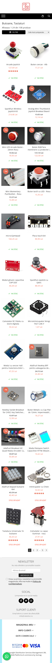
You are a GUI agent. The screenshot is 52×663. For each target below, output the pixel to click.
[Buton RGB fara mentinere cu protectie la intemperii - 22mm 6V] (39, 136)
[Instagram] (31, 600)
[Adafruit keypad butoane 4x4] (13, 475)
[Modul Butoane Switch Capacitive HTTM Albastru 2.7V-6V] (39, 437)
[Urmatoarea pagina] (46, 550)
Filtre (14, 32)
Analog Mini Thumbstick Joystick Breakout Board (39, 110)
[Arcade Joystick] (13, 50)
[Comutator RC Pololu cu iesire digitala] (13, 308)
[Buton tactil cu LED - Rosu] (39, 177)
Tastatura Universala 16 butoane (13, 532)
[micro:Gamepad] (13, 221)
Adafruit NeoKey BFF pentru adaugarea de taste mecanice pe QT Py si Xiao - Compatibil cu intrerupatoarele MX (39, 366)
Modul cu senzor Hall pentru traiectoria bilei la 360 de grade (13, 366)
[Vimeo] (26, 600)
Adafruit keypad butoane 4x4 (13, 488)
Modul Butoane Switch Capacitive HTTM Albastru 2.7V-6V (39, 449)
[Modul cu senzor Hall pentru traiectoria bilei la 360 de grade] (13, 351)
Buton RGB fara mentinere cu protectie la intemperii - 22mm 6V (39, 148)
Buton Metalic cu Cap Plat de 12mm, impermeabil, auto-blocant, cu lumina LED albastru (39, 411)
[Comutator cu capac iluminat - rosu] (39, 516)
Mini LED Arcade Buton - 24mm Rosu (13, 148)
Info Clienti (25, 630)
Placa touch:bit (39, 235)
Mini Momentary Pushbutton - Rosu (13, 192)
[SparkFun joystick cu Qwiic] (39, 265)
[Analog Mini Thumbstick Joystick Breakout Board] (39, 94)
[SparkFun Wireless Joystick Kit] (13, 94)
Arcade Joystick (13, 64)
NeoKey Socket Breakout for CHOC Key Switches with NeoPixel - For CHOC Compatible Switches (13, 411)
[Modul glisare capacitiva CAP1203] (13, 265)
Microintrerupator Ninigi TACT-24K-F (39, 322)
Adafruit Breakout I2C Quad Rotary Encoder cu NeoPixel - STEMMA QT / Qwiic (13, 449)
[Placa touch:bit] (39, 221)
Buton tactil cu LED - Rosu (39, 191)
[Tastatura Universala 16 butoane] (13, 516)
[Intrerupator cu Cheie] (39, 475)
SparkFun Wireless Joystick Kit (13, 110)
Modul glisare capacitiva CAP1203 (13, 281)
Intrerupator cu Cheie (39, 486)
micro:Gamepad (13, 235)
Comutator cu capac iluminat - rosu (39, 532)
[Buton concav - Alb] (39, 50)
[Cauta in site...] (49, 16)
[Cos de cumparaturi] (43, 16)
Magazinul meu (25, 624)
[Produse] (3, 17)
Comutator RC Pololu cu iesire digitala (13, 322)
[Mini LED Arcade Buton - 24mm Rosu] (13, 136)
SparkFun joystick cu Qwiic (39, 281)
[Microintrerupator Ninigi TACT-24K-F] (39, 308)
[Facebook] (21, 600)
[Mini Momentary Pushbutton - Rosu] (13, 177)
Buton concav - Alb (39, 64)
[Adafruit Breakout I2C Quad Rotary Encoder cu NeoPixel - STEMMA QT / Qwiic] (13, 437)
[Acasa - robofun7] (26, 6)
